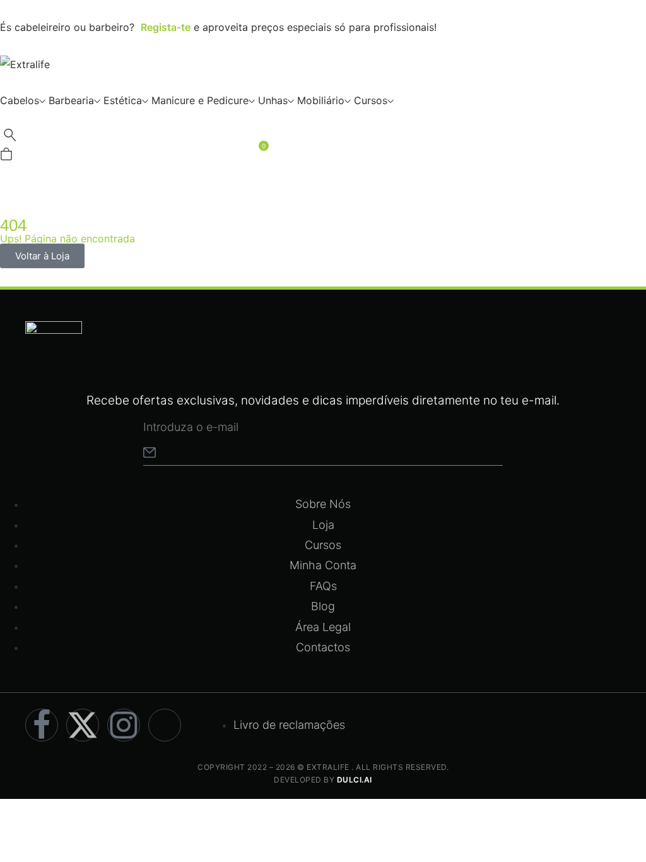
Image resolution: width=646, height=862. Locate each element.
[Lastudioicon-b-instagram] (123, 725)
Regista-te (166, 27)
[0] (6, 156)
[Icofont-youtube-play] (164, 725)
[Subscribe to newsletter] (149, 452)
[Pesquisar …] (10, 138)
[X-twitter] (82, 725)
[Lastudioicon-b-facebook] (41, 725)
